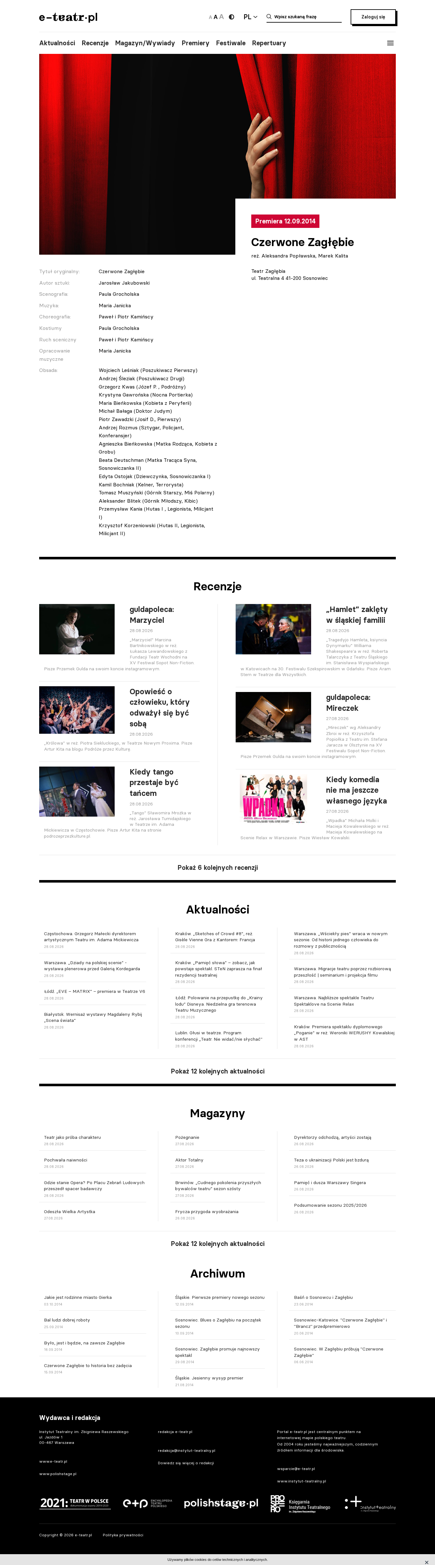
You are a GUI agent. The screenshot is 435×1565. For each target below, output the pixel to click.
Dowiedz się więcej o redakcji (186, 1462)
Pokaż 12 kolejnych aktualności (218, 1071)
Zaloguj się (373, 17)
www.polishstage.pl (57, 1473)
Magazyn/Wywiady (145, 43)
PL (247, 17)
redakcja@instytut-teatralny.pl (186, 1450)
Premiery (196, 43)
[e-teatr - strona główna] (68, 20)
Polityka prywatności (123, 1534)
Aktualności (57, 43)
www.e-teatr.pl (53, 1461)
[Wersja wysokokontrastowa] (231, 17)
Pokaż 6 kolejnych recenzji (217, 867)
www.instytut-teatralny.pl (301, 1481)
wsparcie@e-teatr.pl (296, 1468)
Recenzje (95, 43)
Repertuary (269, 43)
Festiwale (231, 43)
